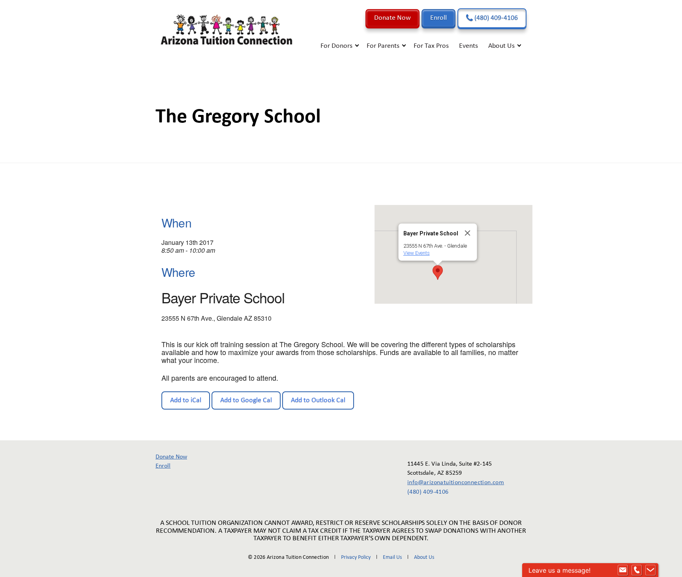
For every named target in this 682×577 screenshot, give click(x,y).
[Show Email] (623, 570)
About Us (501, 46)
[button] (438, 272)
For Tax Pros (431, 46)
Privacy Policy (356, 557)
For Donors (336, 46)
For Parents (383, 46)
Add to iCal (185, 400)
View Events (416, 253)
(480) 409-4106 (495, 18)
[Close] (467, 233)
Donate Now (392, 18)
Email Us (392, 557)
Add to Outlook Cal (318, 400)
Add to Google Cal (246, 400)
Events (468, 46)
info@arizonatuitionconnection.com (450, 482)
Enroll (438, 18)
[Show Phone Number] (636, 570)
